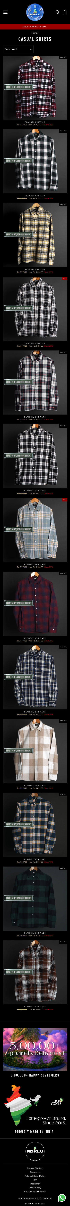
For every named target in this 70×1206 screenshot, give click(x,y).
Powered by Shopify (35, 1203)
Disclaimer (35, 1184)
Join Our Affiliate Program (35, 1191)
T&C (35, 1180)
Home (34, 33)
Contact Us (35, 1172)
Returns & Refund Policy (35, 1176)
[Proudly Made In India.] (35, 1105)
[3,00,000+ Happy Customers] (35, 1049)
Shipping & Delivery (35, 1168)
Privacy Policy (35, 1188)
